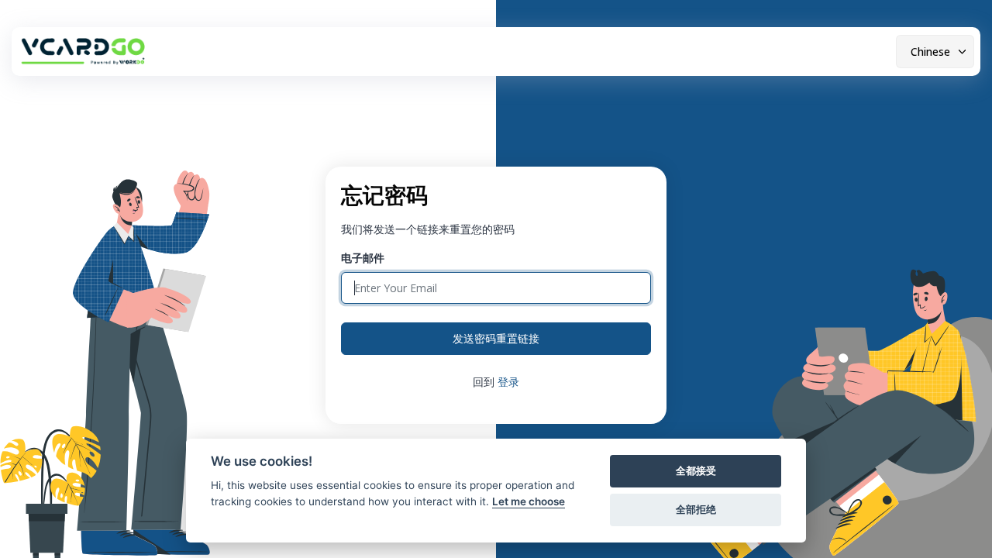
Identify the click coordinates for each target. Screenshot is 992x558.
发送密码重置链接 (496, 338)
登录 (508, 381)
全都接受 (696, 470)
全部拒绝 (696, 509)
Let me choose (528, 501)
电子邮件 (362, 257)
